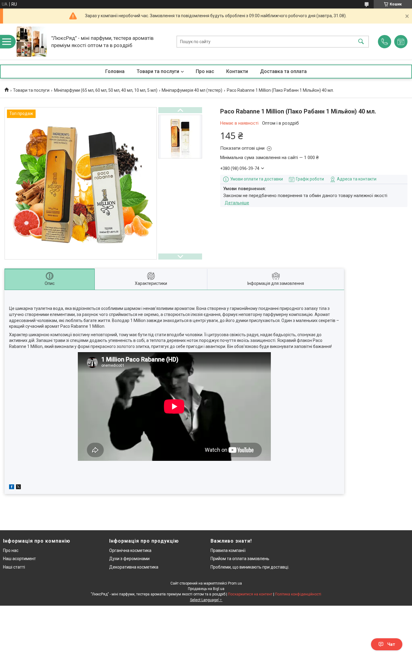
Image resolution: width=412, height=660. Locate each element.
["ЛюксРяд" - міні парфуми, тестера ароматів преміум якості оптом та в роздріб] (32, 42)
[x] (18, 487)
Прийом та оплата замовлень (240, 558)
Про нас (205, 71)
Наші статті (14, 567)
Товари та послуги (158, 71)
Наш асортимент (19, 558)
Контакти (237, 71)
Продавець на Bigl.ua (206, 589)
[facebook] (11, 487)
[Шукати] (361, 41)
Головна (115, 71)
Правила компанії (228, 550)
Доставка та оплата (283, 71)
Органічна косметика (130, 550)
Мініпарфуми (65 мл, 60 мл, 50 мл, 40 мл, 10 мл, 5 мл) (105, 90)
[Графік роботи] (400, 41)
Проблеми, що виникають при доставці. (250, 567)
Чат (391, 644)
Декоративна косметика (133, 567)
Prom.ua (235, 583)
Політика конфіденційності (298, 594)
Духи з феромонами (129, 558)
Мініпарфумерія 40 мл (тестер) (192, 90)
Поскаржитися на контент (250, 594)
